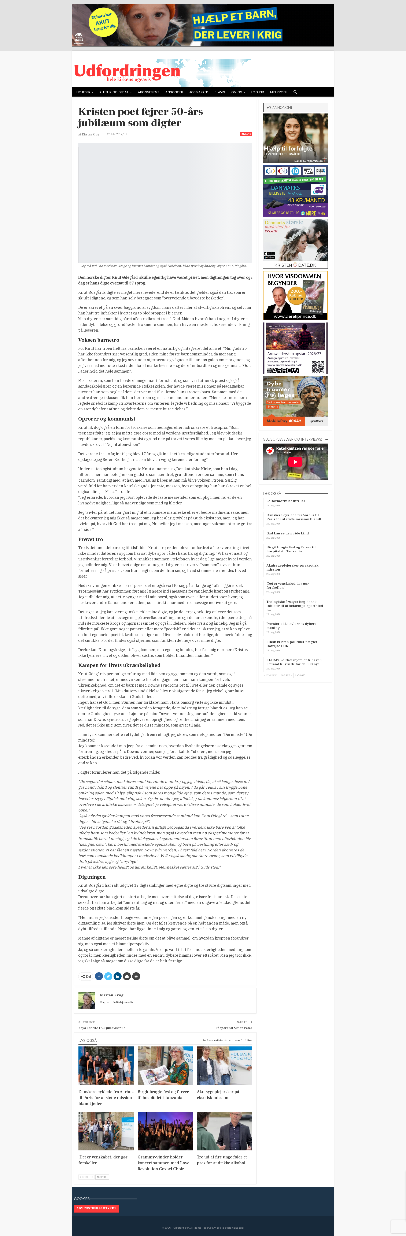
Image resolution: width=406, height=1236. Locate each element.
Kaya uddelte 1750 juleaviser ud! (102, 1028)
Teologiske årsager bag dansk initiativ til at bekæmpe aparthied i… (294, 606)
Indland (246, 133)
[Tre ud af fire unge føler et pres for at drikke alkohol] (224, 1131)
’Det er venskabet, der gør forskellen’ (287, 585)
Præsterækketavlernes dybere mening (291, 625)
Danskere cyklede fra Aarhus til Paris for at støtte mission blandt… (295, 517)
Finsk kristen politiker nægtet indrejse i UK (291, 644)
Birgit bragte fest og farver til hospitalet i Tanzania (291, 549)
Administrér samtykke (96, 1208)
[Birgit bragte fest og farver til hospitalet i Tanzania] (165, 1065)
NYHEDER (84, 92)
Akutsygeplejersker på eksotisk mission (292, 567)
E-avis (220, 92)
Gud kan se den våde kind (287, 533)
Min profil (278, 92)
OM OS (236, 92)
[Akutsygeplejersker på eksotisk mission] (224, 1065)
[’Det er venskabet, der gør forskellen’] (106, 1131)
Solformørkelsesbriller (285, 501)
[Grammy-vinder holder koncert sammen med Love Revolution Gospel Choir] (165, 1131)
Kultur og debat (114, 92)
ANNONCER (174, 92)
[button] (295, 93)
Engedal (239, 1227)
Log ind (257, 92)
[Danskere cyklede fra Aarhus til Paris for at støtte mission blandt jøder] (106, 1065)
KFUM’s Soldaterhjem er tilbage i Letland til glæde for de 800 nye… (294, 662)
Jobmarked (198, 92)
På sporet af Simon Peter (233, 1028)
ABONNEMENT (148, 92)
